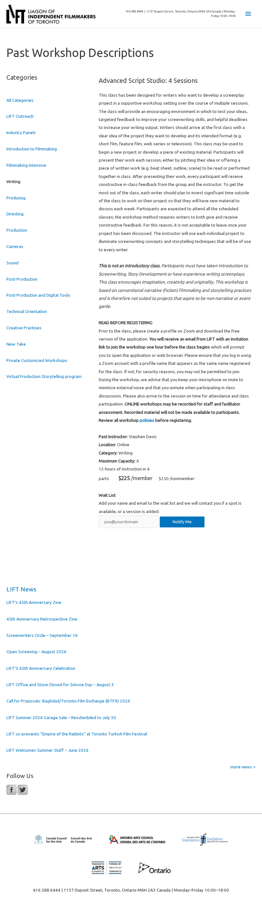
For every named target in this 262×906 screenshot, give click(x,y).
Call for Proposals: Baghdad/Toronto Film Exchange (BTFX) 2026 (68, 700)
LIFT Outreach (20, 116)
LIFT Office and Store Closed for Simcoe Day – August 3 (60, 684)
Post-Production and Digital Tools (38, 295)
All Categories (20, 100)
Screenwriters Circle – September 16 (42, 635)
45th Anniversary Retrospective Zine (41, 618)
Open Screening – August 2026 (36, 651)
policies (147, 420)
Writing (13, 181)
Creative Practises (24, 327)
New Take (16, 344)
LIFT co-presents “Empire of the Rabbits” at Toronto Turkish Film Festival (76, 733)
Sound (12, 262)
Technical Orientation (26, 311)
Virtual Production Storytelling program (43, 376)
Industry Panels (21, 132)
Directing (15, 213)
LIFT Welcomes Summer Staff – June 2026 (47, 750)
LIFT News (21, 589)
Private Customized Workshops (36, 360)
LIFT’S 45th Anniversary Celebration (40, 668)
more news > (243, 766)
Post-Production (21, 279)
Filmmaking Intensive (26, 165)
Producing (16, 197)
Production (16, 230)
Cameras (14, 246)
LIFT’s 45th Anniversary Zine (33, 602)
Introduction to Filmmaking (31, 148)
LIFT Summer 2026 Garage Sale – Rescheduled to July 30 (61, 717)
